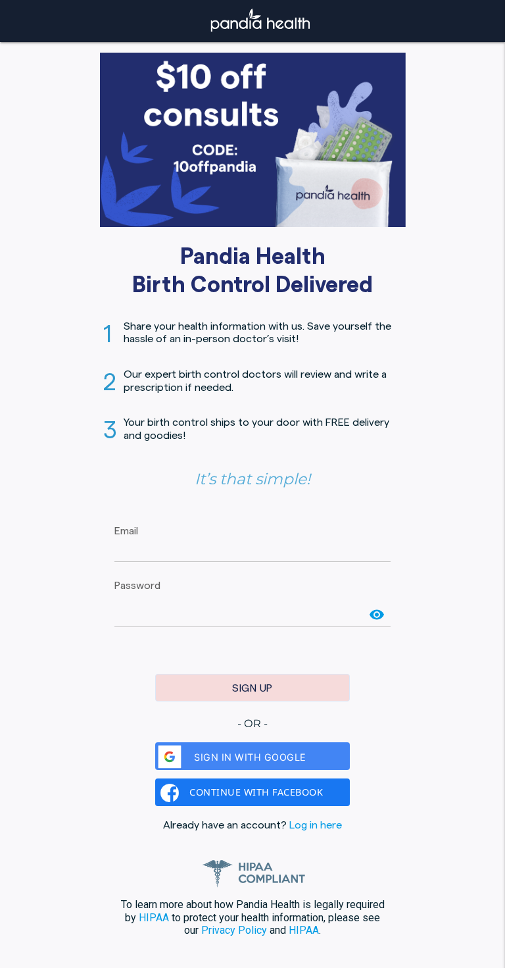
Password (137, 585)
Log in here (315, 824)
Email (126, 530)
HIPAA (154, 917)
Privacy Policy (234, 930)
